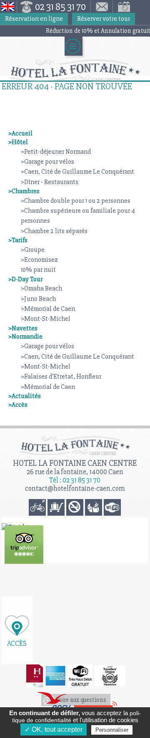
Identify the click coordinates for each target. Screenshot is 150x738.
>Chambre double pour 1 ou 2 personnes (75, 201)
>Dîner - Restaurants (49, 182)
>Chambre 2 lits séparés (54, 231)
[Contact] (102, 7)
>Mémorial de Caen (48, 309)
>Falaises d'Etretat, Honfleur (61, 376)
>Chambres (24, 191)
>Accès (18, 405)
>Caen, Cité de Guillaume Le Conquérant (77, 171)
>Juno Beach (38, 299)
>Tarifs (18, 240)
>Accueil (20, 133)
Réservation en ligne (34, 19)
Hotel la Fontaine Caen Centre (75, 463)
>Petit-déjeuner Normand (56, 152)
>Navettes (23, 328)
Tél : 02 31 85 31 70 (74, 480)
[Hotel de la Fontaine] (24, 544)
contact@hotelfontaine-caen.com (75, 488)
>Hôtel (18, 142)
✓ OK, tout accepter (53, 729)
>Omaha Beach (41, 288)
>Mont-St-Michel (45, 319)
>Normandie (25, 336)
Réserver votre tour (103, 19)
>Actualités (24, 396)
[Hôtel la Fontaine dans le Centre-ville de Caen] (75, 70)
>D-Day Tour (25, 279)
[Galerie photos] (122, 7)
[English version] (8, 7)
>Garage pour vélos (47, 161)
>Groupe (33, 250)
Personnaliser (111, 730)
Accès (17, 643)
